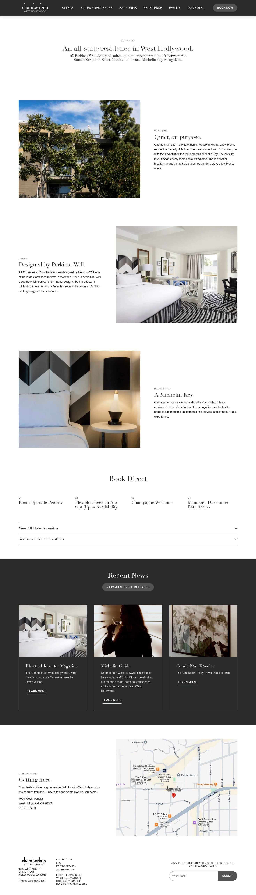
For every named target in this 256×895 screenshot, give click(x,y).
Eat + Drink (128, 7)
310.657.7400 (27, 808)
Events (175, 7)
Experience (153, 7)
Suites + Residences (97, 7)
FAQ (58, 863)
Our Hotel (196, 7)
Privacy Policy (66, 866)
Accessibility (65, 869)
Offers (68, 7)
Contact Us (64, 859)
